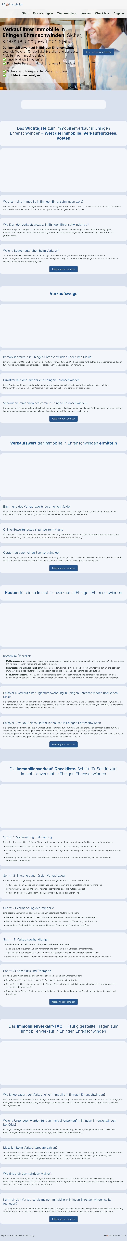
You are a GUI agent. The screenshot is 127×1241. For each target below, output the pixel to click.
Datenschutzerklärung (24, 1235)
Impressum (6, 1235)
